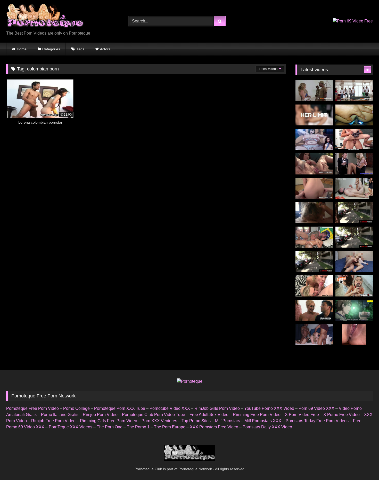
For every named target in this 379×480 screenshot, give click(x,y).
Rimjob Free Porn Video (53, 421)
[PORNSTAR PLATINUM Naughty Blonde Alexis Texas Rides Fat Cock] (314, 261)
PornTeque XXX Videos (70, 427)
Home (22, 49)
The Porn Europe (169, 427)
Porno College (76, 408)
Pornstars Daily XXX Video (267, 427)
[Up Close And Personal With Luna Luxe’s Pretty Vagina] (354, 335)
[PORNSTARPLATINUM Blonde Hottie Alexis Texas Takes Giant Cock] (354, 237)
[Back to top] (363, 465)
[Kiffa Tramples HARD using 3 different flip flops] (354, 188)
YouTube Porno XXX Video (269, 408)
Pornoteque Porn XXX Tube (119, 408)
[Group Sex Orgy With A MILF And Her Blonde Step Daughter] (314, 286)
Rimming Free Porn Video (257, 414)
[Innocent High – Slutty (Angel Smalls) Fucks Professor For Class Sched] (354, 139)
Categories (51, 49)
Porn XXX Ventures (159, 421)
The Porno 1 (138, 427)
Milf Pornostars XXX (262, 421)
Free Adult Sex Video (209, 414)
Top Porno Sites (196, 421)
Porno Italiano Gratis (59, 414)
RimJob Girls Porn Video (217, 408)
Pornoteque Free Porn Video (32, 408)
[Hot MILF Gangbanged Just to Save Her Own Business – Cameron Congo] (354, 90)
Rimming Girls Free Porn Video (108, 421)
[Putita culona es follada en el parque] (354, 310)
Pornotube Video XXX (170, 408)
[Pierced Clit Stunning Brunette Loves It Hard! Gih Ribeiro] (314, 237)
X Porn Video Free (302, 414)
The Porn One (109, 427)
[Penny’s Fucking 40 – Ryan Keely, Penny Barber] (314, 310)
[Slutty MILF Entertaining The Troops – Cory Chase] (314, 90)
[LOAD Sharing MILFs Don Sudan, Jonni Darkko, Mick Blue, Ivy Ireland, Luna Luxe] (354, 286)
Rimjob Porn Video (100, 414)
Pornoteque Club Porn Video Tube (153, 414)
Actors (105, 49)
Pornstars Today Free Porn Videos (317, 421)
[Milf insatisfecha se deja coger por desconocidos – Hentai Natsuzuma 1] (314, 139)
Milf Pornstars (227, 421)
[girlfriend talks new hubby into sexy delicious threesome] (354, 163)
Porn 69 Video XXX (316, 408)
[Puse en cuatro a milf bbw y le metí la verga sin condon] (354, 115)
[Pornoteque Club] (45, 17)
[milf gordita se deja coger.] (354, 261)
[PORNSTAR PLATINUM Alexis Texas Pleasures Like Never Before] (354, 212)
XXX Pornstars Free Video (214, 427)
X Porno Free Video (341, 414)
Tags (80, 49)
